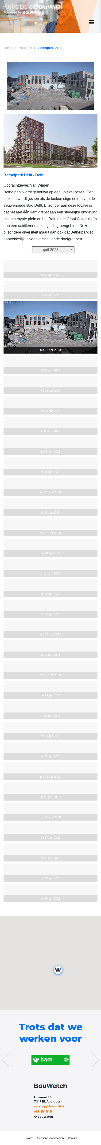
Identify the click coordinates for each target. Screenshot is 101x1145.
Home (8, 48)
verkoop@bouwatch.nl (50, 1106)
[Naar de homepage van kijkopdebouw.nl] (33, 11)
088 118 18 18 (43, 1111)
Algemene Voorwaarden (50, 1138)
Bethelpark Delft (49, 48)
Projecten (25, 48)
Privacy (28, 1138)
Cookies (73, 1138)
